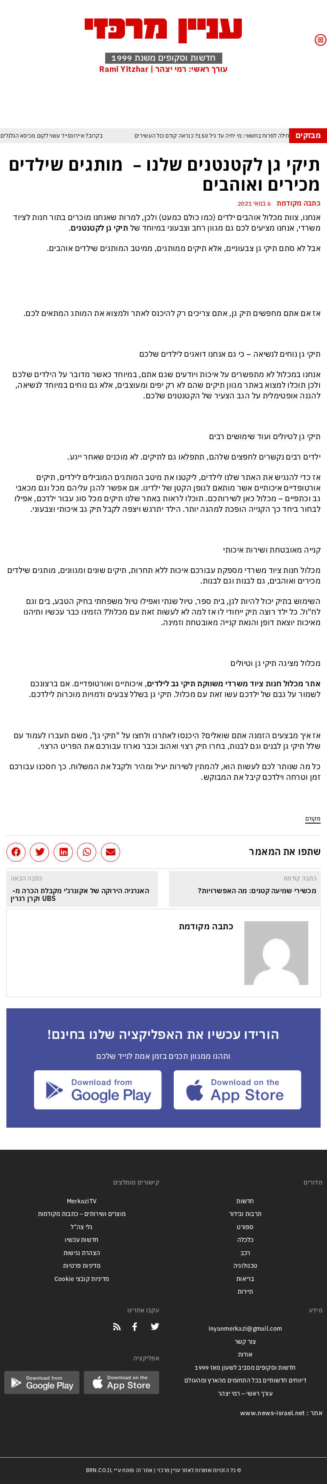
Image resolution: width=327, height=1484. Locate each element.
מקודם (313, 818)
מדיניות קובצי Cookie (81, 1279)
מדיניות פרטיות (81, 1266)
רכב (245, 1253)
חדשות (245, 1201)
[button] (110, 852)
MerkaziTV (82, 1201)
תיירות (245, 1292)
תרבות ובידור (245, 1214)
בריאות (245, 1279)
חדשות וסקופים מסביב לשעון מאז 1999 (245, 1368)
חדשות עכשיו (81, 1240)
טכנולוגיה (245, 1266)
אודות (245, 1355)
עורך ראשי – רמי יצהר (245, 1394)
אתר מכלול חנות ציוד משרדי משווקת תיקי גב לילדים (234, 684)
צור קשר (245, 1342)
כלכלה (245, 1240)
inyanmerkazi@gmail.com (245, 1329)
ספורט (245, 1227)
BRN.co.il (99, 1470)
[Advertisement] (166, 101)
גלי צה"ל (81, 1227)
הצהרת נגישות (81, 1253)
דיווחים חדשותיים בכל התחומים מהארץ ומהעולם (245, 1381)
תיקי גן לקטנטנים (99, 228)
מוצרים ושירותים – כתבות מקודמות (82, 1214)
